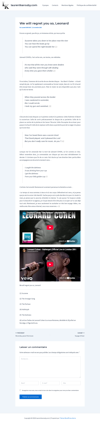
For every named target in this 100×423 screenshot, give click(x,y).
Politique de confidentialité (86, 5)
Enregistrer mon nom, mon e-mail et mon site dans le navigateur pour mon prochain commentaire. (50, 390)
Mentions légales (67, 5)
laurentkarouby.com (24, 5)
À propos (45, 5)
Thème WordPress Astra (68, 418)
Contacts (55, 5)
